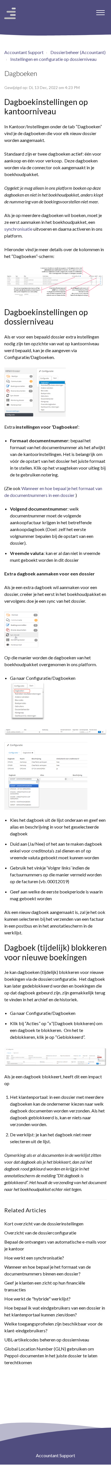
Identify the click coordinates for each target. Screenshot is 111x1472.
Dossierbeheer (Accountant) (78, 52)
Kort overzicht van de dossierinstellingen (43, 1223)
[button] (100, 11)
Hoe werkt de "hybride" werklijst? (37, 1298)
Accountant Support (24, 52)
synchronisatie (18, 229)
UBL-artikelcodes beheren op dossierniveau (46, 1339)
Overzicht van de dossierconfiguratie (40, 1232)
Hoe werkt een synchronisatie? (34, 1257)
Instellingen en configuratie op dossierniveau (53, 59)
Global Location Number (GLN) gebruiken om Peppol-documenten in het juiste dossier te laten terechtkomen (50, 1355)
